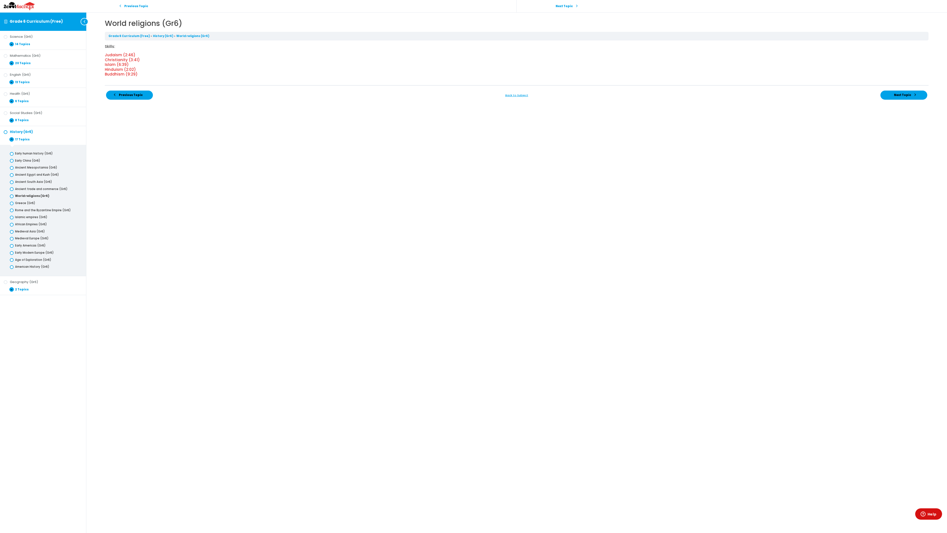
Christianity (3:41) (122, 59)
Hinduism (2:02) (120, 69)
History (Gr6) (163, 36)
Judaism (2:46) (120, 54)
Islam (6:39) (117, 64)
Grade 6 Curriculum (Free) (36, 21)
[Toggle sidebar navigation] (84, 21)
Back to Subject (516, 95)
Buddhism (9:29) (121, 74)
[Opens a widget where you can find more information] (928, 514)
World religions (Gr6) (192, 36)
